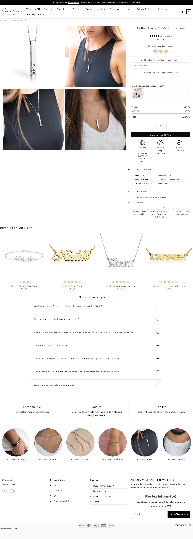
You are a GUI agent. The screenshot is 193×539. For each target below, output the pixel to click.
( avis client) (166, 36)
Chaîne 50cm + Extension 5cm (170, 179)
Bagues (76, 9)
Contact (97, 502)
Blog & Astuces (101, 491)
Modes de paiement (103, 496)
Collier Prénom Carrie (72, 286)
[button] (182, 11)
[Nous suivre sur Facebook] (4, 491)
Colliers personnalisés (18, 20)
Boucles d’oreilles (95, 9)
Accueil (3, 20)
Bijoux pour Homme (121, 9)
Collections (164, 9)
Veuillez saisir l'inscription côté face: (161, 73)
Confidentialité (61, 501)
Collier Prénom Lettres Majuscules (169, 286)
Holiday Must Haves (167, 214)
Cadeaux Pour (35, 14)
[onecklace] (12, 11)
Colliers (48, 9)
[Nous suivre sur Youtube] (14, 491)
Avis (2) (139, 202)
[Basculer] (129, 169)
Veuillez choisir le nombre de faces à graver (161, 60)
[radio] (156, 51)
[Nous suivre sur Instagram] (9, 491)
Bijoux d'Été (147, 212)
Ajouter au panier (161, 135)
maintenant (73, 2)
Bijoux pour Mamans (162, 212)
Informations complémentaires (151, 197)
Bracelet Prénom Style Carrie (24, 286)
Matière (148, 46)
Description (141, 191)
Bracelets (62, 9)
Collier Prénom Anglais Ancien (121, 286)
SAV (55, 496)
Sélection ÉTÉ (33, 9)
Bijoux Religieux (146, 9)
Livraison (57, 490)
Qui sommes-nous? (103, 486)
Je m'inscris (178, 514)
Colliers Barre (177, 212)
